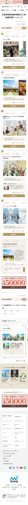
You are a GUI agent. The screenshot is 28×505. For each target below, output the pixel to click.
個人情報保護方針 (15, 487)
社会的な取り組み (6, 487)
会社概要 (8, 485)
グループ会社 (23, 487)
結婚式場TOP (15, 391)
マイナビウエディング (6, 391)
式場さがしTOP (5, 10)
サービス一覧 (13, 485)
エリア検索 (13, 10)
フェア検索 (20, 10)
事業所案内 (20, 485)
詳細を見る (14, 67)
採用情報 (14, 489)
